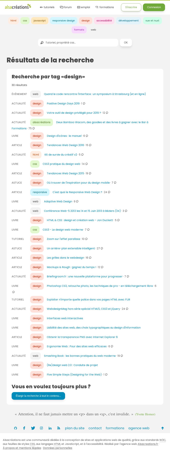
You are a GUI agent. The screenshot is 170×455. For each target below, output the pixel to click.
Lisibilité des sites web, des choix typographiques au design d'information (94, 328)
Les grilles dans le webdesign (65, 258)
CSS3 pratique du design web (61, 164)
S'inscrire (131, 7)
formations (106, 7)
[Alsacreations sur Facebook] (24, 428)
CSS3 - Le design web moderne (63, 230)
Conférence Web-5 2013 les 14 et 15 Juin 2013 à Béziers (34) (82, 211)
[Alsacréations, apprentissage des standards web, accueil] (18, 8)
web (93, 29)
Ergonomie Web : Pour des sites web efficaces (77, 346)
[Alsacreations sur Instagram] (41, 428)
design (86, 20)
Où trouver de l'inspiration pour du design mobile (78, 183)
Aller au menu (14, 5)
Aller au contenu (37, 5)
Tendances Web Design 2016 (65, 145)
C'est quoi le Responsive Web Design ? (77, 192)
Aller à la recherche (65, 5)
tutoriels (48, 7)
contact (95, 428)
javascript (40, 20)
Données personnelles (57, 448)
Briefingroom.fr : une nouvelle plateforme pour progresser (85, 276)
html (13, 20)
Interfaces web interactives (65, 318)
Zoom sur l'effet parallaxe (63, 239)
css (25, 20)
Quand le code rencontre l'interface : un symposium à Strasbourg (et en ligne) (95, 94)
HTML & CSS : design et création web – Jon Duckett (80, 220)
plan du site (75, 428)
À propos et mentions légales (22, 448)
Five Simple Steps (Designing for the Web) (74, 374)
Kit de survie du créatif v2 (60, 155)
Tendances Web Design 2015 (65, 173)
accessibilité (104, 20)
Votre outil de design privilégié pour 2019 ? (74, 113)
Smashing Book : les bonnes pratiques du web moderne (80, 356)
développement (129, 20)
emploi (85, 7)
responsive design (63, 20)
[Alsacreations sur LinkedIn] (50, 428)
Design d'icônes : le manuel (64, 136)
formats (79, 29)
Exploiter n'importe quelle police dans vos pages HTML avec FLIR (88, 299)
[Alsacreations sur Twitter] (32, 428)
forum (67, 7)
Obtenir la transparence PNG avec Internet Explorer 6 (82, 337)
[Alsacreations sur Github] (15, 428)
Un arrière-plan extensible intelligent (71, 248)
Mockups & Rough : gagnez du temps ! (71, 267)
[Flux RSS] (58, 428)
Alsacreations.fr (148, 444)
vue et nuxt (152, 20)
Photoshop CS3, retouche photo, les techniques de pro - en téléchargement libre (100, 286)
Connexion (154, 7)
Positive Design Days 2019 (63, 103)
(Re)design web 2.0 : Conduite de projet (72, 365)
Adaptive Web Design (58, 201)
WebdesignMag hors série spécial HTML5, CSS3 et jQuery (83, 309)
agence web (138, 428)
